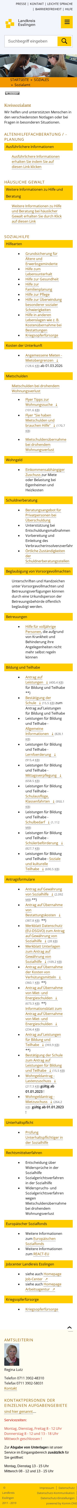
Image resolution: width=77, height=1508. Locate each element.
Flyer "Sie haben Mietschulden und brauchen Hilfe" (40, 420)
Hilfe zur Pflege (37, 294)
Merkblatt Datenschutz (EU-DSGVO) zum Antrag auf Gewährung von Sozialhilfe (45, 933)
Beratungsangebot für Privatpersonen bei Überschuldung (43, 515)
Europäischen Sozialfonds (40, 1241)
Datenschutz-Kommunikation (56, 1493)
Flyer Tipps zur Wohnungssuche (39, 402)
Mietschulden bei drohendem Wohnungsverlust (35, 388)
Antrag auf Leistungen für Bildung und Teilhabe (43, 1039)
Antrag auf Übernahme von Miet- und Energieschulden (44, 992)
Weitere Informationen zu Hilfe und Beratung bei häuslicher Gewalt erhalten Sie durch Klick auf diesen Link (37, 214)
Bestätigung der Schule (38, 700)
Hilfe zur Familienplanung (38, 287)
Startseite (19, 79)
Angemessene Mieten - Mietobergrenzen (43, 358)
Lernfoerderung (38, 754)
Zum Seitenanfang (70, 1325)
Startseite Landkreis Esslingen (40, 23)
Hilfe (69, 9)
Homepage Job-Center (43, 1276)
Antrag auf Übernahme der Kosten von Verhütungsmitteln (44, 972)
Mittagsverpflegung (41, 775)
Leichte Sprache (60, 4)
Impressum (47, 1488)
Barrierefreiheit (48, 9)
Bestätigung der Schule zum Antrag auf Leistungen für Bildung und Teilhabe (44, 1063)
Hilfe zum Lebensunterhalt (38, 271)
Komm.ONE (69, 1503)
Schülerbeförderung (41, 843)
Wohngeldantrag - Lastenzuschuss (40, 1078)
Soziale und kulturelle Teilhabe (43, 863)
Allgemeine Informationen (37, 731)
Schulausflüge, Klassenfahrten (37, 799)
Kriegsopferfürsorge (41, 335)
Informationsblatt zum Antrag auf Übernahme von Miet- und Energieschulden (44, 1016)
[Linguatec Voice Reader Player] (18, 95)
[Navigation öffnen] (67, 22)
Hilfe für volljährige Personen (40, 629)
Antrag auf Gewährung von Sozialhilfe (43, 892)
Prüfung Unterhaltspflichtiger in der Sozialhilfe (44, 1137)
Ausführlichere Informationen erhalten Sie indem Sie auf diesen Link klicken (36, 161)
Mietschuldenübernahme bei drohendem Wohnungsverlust (45, 444)
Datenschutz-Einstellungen (58, 1498)
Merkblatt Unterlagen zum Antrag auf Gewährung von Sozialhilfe (42, 954)
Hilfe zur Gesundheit (42, 279)
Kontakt (37, 4)
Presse (21, 4)
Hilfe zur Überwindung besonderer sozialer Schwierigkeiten (43, 304)
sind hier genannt (18, 1411)
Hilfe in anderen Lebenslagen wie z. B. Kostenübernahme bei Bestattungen (43, 323)
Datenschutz (67, 1488)
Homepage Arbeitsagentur (43, 1287)
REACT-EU (41, 1254)
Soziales (41, 79)
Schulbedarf (35, 822)
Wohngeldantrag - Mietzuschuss (40, 1099)
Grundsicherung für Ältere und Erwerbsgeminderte (41, 258)
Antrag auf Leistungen (34, 680)
